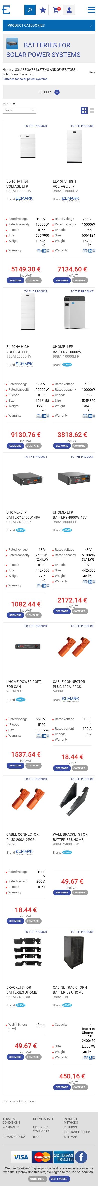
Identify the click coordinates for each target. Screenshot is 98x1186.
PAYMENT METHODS (71, 1120)
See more (15, 280)
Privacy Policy (14, 1137)
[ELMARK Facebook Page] (81, 1162)
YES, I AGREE (59, 1179)
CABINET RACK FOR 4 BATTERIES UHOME (70, 989)
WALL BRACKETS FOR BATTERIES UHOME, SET (70, 837)
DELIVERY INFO (43, 1119)
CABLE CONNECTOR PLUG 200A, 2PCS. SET (22, 837)
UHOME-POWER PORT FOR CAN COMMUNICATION (23, 684)
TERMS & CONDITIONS (11, 1120)
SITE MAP (70, 1137)
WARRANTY (11, 1127)
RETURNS (70, 1127)
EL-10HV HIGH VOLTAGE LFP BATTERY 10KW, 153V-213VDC (23, 184)
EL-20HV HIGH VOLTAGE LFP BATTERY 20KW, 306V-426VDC (23, 349)
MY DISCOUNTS (42, 10)
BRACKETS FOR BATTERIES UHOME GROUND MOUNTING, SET (23, 990)
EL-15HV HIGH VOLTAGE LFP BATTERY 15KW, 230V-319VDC (70, 184)
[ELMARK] (6, 9)
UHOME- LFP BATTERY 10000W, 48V (67, 349)
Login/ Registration (69, 8)
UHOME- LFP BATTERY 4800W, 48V (70, 514)
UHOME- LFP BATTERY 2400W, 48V (23, 514)
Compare (33, 280)
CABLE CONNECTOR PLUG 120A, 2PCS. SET (69, 684)
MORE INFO (37, 1179)
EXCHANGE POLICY (77, 1132)
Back (92, 72)
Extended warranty (41, 1129)
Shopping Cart (55, 10)
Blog (36, 1137)
